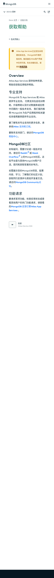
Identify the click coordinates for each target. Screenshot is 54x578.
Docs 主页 (13, 20)
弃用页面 (23, 66)
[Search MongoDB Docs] (45, 12)
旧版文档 (24, 20)
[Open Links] (49, 4)
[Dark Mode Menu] (49, 12)
